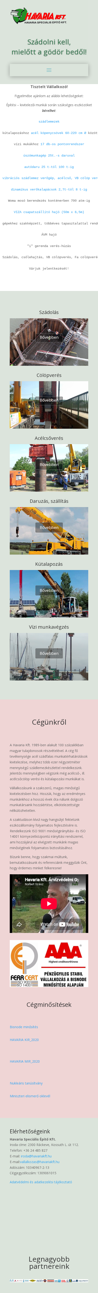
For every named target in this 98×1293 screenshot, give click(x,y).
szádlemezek (49, 122)
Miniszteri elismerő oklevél (30, 1096)
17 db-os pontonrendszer (62, 144)
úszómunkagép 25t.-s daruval (49, 155)
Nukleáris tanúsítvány (26, 1083)
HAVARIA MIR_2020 (25, 1061)
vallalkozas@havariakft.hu (39, 1162)
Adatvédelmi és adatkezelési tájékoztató (41, 1182)
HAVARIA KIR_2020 (24, 1039)
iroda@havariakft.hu (36, 1156)
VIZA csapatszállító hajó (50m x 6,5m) (49, 212)
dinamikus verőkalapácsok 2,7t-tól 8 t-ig (49, 189)
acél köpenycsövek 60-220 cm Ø (58, 133)
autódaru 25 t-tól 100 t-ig (49, 167)
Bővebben (49, 337)
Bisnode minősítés (24, 1027)
